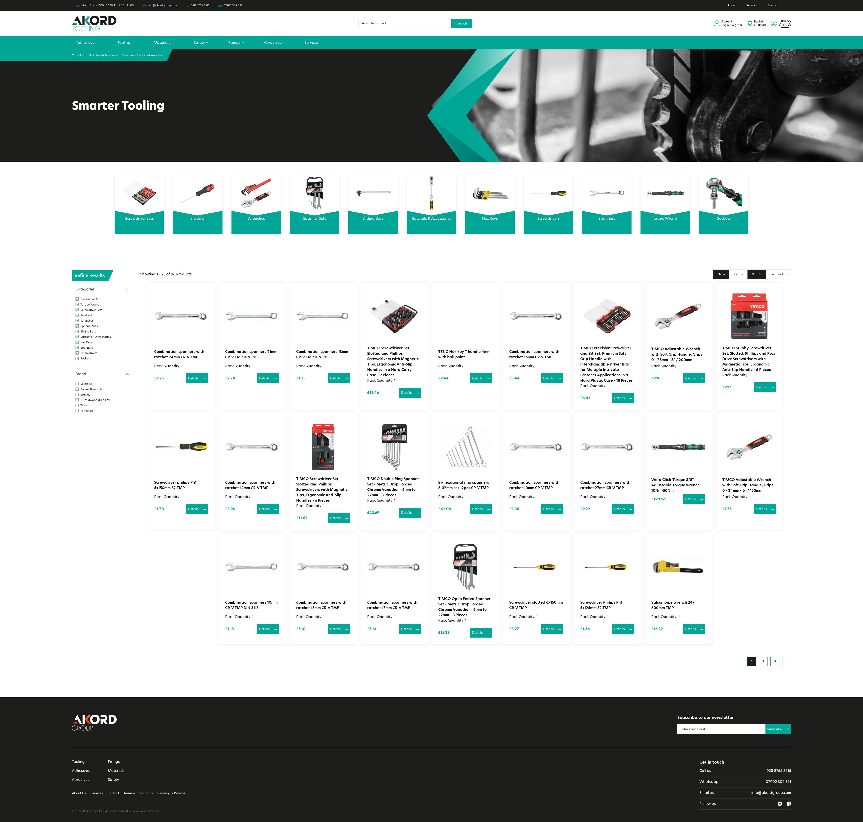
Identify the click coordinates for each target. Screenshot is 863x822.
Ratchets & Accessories (431, 218)
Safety (199, 42)
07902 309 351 (232, 5)
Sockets (723, 218)
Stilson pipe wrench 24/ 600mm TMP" (672, 605)
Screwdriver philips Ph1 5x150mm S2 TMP (175, 485)
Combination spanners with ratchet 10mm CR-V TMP (534, 485)
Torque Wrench (665, 218)
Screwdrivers (548, 218)
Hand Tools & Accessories (103, 55)
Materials (162, 42)
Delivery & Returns (171, 793)
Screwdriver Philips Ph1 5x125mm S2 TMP (601, 605)
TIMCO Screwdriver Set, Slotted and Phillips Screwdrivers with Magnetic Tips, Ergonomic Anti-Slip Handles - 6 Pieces (322, 489)
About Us (79, 793)
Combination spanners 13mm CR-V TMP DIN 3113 (322, 354)
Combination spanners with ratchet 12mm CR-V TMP (250, 485)
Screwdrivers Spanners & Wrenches (142, 55)
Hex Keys (490, 218)
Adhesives (85, 42)
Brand (81, 374)
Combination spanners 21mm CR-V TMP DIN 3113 (251, 354)
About (732, 5)
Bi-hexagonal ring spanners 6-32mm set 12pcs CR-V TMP (463, 485)
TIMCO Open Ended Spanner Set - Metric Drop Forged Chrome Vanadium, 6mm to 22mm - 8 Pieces (464, 607)
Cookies (154, 811)
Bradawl (197, 218)
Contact (772, 5)
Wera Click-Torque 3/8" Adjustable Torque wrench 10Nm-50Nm (675, 485)
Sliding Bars (373, 218)
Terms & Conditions (138, 793)
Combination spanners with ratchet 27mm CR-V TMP (605, 485)
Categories (85, 289)
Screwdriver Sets (139, 218)
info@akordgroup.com (162, 5)
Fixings (234, 42)
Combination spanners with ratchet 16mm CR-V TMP (534, 354)
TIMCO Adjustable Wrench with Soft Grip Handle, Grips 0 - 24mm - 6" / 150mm (747, 485)
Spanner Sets (314, 218)
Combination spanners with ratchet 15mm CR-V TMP (321, 605)
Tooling (124, 42)
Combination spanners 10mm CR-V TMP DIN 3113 (251, 605)
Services (751, 5)
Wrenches (256, 218)
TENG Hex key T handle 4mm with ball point (464, 354)
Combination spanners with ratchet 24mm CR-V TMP (179, 354)
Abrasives (272, 42)
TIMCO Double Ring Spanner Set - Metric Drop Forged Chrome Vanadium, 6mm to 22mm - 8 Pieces (393, 487)
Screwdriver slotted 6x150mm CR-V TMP (536, 605)
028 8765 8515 (200, 5)
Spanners (606, 218)
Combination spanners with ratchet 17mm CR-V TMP (392, 605)
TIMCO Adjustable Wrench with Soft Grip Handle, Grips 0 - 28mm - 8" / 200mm (676, 354)
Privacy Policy (138, 811)
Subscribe (774, 729)
